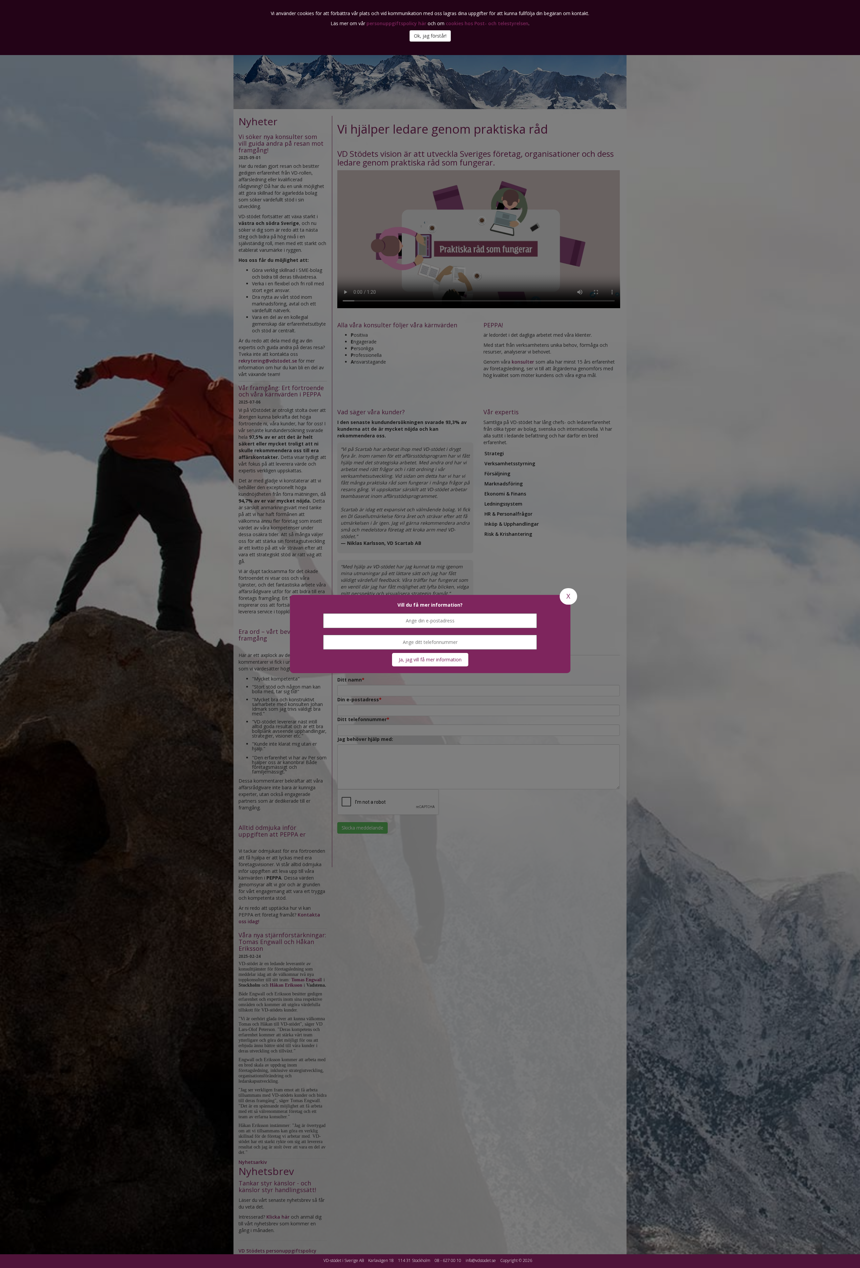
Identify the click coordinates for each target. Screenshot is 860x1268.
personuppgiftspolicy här (396, 23)
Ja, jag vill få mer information (430, 659)
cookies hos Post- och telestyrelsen (487, 23)
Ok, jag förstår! (430, 36)
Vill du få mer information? (430, 605)
